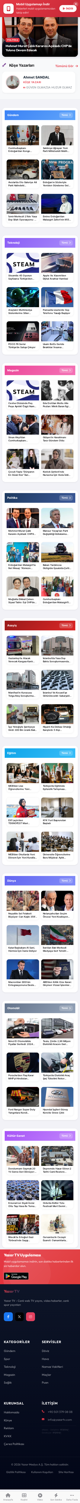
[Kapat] (75, 4)
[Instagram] (30, 1316)
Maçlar (46, 1375)
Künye (8, 1420)
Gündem (9, 1351)
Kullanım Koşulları (42, 1472)
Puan (45, 1382)
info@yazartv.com (60, 1420)
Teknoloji (10, 1367)
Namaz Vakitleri (52, 1367)
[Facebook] (8, 1316)
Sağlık (8, 1382)
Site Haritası (66, 1472)
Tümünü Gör (64, 66)
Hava (45, 1359)
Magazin (9, 1375)
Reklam (9, 1428)
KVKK (8, 1436)
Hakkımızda (11, 1412)
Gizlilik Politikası (16, 1472)
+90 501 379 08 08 (60, 1412)
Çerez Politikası (14, 1444)
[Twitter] (19, 1316)
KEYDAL (64, 1429)
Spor (7, 1359)
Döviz (45, 1351)
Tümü (64, 115)
